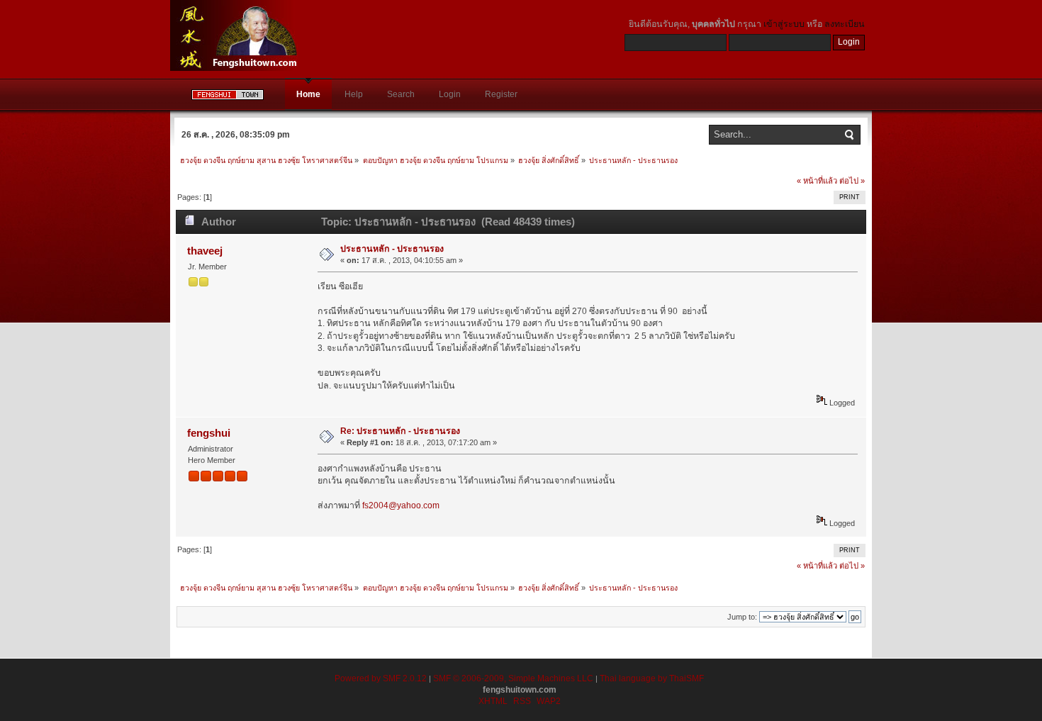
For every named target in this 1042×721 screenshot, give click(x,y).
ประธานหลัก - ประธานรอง (392, 249)
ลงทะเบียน (844, 24)
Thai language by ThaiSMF (652, 678)
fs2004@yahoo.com (400, 505)
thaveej (205, 251)
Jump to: (742, 617)
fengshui (208, 433)
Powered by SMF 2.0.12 (381, 678)
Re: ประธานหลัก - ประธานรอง (400, 431)
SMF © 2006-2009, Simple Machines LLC (513, 678)
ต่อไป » (852, 181)
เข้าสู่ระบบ (784, 24)
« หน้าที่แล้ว (817, 181)
